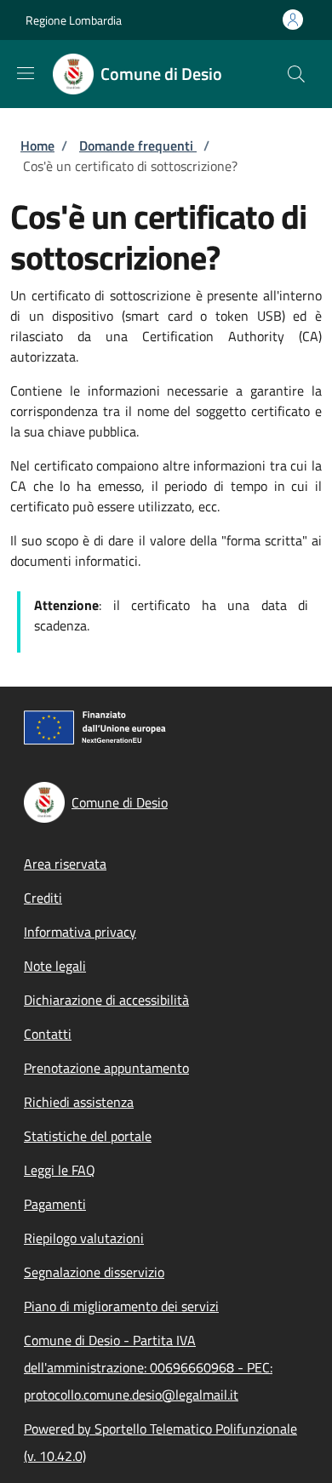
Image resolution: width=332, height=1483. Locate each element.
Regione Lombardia (74, 20)
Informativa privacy (80, 931)
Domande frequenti (138, 145)
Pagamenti (55, 1204)
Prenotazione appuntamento (106, 1068)
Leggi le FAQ (59, 1170)
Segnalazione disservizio (94, 1272)
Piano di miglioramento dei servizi (121, 1306)
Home (37, 145)
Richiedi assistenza (79, 1102)
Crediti (43, 897)
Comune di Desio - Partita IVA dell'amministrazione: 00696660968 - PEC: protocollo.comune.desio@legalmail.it (148, 1367)
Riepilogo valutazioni (84, 1238)
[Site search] (296, 74)
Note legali (55, 965)
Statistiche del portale (88, 1136)
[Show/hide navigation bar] (25, 73)
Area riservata (65, 863)
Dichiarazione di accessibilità (106, 1000)
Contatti (48, 1034)
